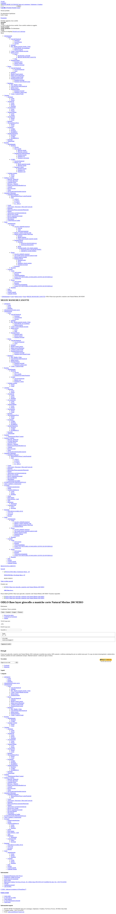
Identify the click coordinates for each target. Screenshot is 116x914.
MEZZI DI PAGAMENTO (8, 566)
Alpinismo (10, 97)
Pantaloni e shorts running (25, 263)
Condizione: (4, 609)
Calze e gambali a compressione (12, 484)
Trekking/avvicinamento (20, 284)
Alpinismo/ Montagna (10, 193)
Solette (9, 488)
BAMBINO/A (15, 138)
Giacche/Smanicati (16, 39)
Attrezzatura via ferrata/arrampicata (16, 213)
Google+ (14, 612)
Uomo (9, 37)
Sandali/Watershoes (12, 133)
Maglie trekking (22, 237)
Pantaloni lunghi (22, 155)
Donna (9, 66)
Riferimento (4, 606)
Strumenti (6, 509)
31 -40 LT (17, 202)
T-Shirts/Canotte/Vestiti (17, 77)
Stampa (6, 618)
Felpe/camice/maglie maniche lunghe (27, 238)
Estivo (12, 506)
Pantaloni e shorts (19, 167)
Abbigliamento (8, 36)
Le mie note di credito (10, 897)
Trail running (17, 272)
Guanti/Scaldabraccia (13, 490)
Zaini (12, 197)
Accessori (6, 485)
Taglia (4, 633)
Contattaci (3, 3)
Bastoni (9, 211)
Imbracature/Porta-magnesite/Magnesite (18, 210)
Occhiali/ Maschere (12, 181)
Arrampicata (10, 101)
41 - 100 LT (17, 203)
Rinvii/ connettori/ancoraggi (14, 216)
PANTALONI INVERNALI (29, 243)
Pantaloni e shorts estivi (20, 92)
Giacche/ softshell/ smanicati (21, 254)
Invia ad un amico (9, 615)
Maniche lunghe (22, 150)
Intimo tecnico (15, 52)
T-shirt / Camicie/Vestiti (17, 94)
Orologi (9, 290)
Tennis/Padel (10, 141)
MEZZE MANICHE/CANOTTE (27, 57)
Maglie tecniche (18, 49)
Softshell (13, 45)
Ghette (9, 496)
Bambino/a (10, 83)
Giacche (16, 43)
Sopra (15, 54)
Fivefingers (10, 127)
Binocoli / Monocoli (12, 179)
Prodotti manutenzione (13, 487)
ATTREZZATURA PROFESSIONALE (15, 482)
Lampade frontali (12, 293)
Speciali (3, 569)
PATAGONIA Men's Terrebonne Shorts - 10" (14, 575)
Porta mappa (10, 497)
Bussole (9, 516)
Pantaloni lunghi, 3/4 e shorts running (28, 248)
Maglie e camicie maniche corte (22, 232)
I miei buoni (7, 902)
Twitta (2, 612)
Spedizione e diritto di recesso (12, 877)
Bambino (13, 106)
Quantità (3, 630)
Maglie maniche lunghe (20, 257)
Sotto (15, 58)
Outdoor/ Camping (9, 177)
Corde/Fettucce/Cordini (13, 220)
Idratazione (10, 502)
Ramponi (9, 208)
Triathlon (6, 435)
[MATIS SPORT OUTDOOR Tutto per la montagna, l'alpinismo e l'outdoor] (21, 4)
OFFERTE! (7, 303)
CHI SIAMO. (8, 886)
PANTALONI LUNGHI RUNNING (31, 249)
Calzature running (12, 173)
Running (6, 142)
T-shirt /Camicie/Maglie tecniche (19, 51)
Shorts (19, 246)
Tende (9, 190)
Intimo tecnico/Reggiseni (17, 75)
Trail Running (11, 116)
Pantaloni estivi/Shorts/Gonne (22, 81)
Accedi (3, 1)
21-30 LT (16, 200)
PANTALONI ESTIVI (27, 245)
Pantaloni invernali (19, 65)
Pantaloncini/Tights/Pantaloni (22, 153)
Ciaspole (9, 187)
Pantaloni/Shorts (15, 60)
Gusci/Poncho (18, 42)
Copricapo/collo (11, 505)
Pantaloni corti (21, 171)
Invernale (13, 508)
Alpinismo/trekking (19, 275)
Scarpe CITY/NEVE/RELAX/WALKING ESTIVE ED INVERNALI (33, 277)
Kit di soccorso (11, 188)
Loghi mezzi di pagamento (11, 879)
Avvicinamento (11, 107)
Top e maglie (17, 148)
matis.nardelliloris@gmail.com (16, 912)
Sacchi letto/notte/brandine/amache (16, 191)
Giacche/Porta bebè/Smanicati (19, 86)
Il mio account (5, 892)
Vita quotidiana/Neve (13, 123)
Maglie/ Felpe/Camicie (17, 74)
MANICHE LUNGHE (24, 55)
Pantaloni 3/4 (21, 156)
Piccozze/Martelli (12, 217)
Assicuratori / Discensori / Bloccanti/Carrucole (19, 206)
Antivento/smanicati (23, 231)
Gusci (15, 71)
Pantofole (10, 139)
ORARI (6, 883)
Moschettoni (10, 219)
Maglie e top (17, 162)
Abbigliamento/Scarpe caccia (12, 310)
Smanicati (17, 40)
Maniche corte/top (22, 152)
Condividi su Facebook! (10, 616)
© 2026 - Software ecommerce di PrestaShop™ (13, 889)
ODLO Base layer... (8, 590)
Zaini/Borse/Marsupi (13, 194)
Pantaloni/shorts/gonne (17, 78)
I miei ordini (7, 896)
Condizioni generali (9, 885)
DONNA (13, 130)
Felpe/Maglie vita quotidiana (22, 48)
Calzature (6, 95)
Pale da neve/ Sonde (12, 214)
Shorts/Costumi (18, 63)
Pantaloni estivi (18, 62)
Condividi (8, 612)
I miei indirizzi (8, 899)
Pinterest (20, 612)
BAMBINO (14, 132)
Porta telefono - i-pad (13, 499)
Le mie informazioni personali (12, 900)
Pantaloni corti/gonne (23, 158)
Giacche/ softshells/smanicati (22, 226)
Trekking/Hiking (11, 112)
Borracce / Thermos (12, 184)
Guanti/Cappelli (11, 292)
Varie (8, 500)
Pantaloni (20, 242)
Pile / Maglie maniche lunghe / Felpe (20, 46)
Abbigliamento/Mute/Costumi (15, 436)
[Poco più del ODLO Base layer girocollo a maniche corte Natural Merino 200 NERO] (24, 587)
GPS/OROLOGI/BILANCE (15, 511)
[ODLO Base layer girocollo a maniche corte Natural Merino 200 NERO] (24, 596)
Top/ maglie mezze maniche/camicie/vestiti (25, 255)
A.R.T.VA (10, 512)
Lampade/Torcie (11, 182)
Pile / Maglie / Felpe (16, 84)
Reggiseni (17, 266)
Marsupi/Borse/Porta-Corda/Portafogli (21, 196)
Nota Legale (7, 880)
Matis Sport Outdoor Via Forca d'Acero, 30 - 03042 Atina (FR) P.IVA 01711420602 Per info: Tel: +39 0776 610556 (35, 882)
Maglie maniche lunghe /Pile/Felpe (23, 234)
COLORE (5, 638)
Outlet (5, 222)
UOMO (13, 129)
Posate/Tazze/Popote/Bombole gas (16, 185)
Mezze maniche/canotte (24, 164)
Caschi (9, 205)
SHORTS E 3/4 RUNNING (28, 251)
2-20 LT (16, 199)
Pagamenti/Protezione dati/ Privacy (13, 876)
